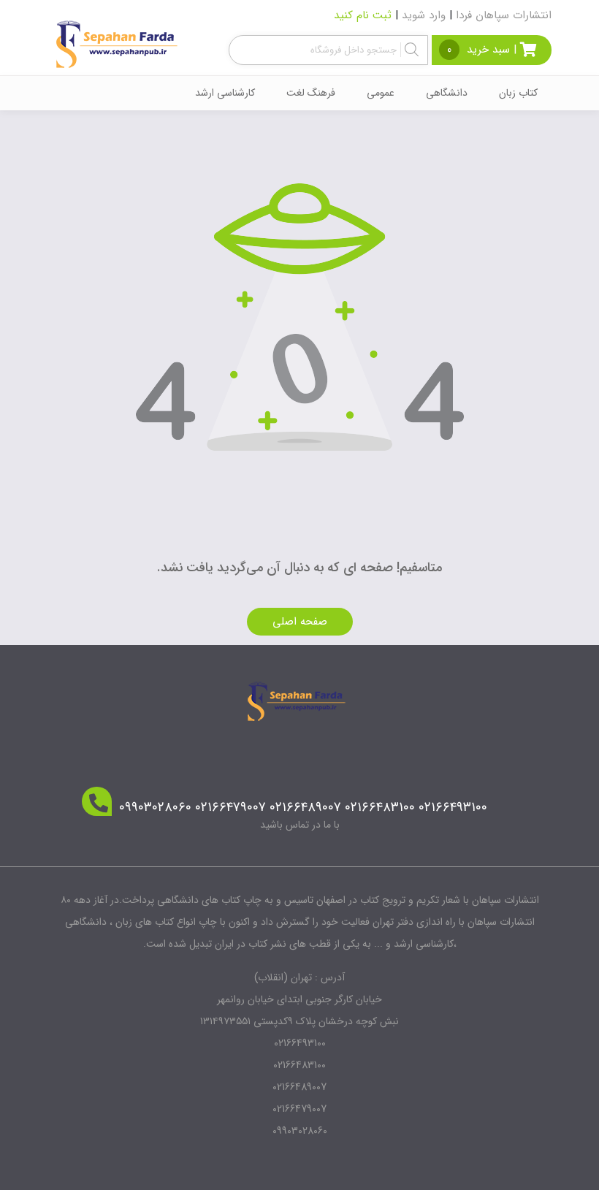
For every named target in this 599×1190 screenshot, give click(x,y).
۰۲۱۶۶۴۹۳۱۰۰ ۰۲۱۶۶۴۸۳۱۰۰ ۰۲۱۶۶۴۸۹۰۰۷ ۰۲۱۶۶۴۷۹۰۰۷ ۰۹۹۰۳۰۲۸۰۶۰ (303, 807)
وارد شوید (424, 15)
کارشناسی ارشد (225, 93)
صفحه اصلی (299, 621)
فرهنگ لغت (310, 93)
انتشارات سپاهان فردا (504, 15)
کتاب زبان (518, 93)
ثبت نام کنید (363, 15)
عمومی (380, 93)
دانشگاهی (447, 93)
